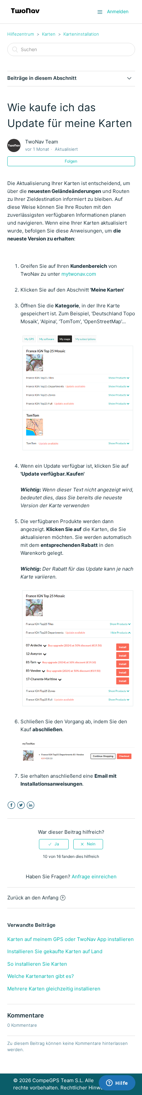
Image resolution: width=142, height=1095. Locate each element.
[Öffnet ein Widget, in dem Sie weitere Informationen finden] (117, 1083)
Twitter (21, 805)
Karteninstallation (81, 34)
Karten (48, 34)
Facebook (11, 805)
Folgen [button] (71, 161)
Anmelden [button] (117, 11)
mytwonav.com (78, 274)
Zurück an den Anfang (32, 897)
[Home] (25, 15)
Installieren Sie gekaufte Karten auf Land (54, 951)
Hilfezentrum (20, 34)
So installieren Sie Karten (37, 964)
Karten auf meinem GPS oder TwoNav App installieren (70, 939)
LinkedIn (30, 805)
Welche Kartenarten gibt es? (40, 976)
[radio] (54, 844)
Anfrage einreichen (94, 876)
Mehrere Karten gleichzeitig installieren (53, 989)
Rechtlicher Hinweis (83, 1087)
